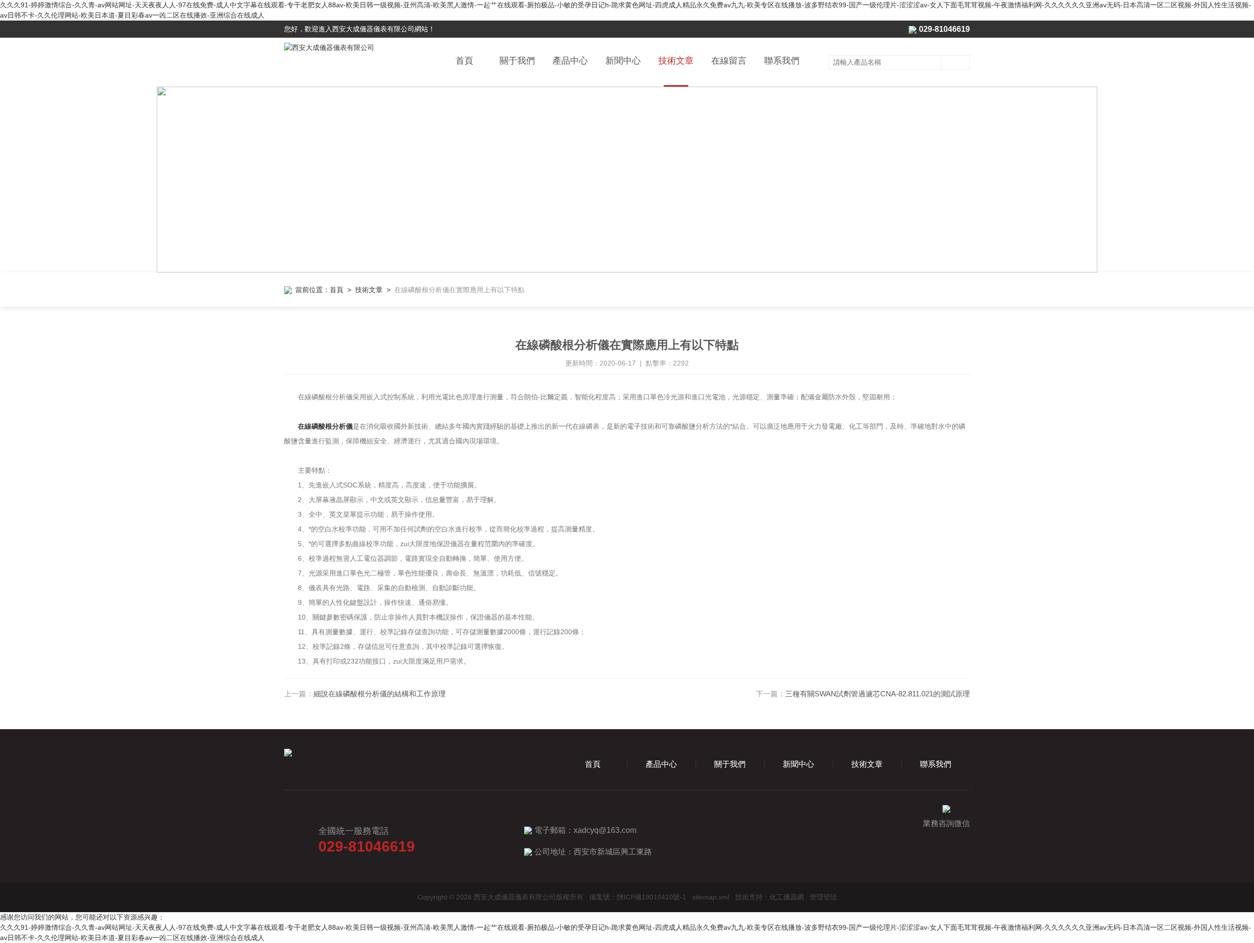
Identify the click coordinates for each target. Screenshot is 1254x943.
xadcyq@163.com (605, 830)
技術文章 (676, 61)
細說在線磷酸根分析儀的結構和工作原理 (380, 694)
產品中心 (570, 61)
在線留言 (729, 61)
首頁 (464, 61)
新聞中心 (623, 61)
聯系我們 (781, 61)
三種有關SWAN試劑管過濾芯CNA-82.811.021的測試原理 (877, 694)
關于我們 (517, 61)
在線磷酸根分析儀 (325, 426)
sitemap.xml (710, 897)
